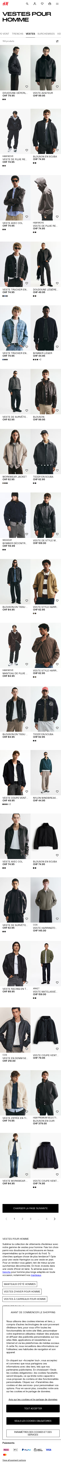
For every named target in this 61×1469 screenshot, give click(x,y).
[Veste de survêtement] (15, 391)
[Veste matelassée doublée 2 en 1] (45, 963)
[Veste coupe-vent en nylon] (45, 1155)
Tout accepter (33, 1408)
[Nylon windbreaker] (45, 772)
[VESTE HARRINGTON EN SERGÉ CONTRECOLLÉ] (45, 900)
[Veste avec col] (15, 197)
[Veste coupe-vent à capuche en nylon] (45, 1030)
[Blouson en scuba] (45, 131)
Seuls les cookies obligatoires (32, 1421)
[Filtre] (56, 41)
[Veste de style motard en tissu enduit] (45, 515)
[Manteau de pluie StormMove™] (15, 645)
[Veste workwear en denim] (15, 1155)
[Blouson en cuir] (45, 1093)
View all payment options (14, 1460)
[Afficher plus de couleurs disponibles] (4, 99)
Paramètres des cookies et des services (33, 1433)
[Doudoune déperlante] (15, 67)
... (38, 1218)
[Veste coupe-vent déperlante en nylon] (15, 772)
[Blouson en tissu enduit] (15, 581)
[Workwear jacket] (15, 451)
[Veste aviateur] (45, 67)
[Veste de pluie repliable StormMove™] (15, 131)
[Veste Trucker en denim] (15, 264)
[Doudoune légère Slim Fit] (45, 264)
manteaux (36, 1275)
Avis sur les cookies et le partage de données (33, 1399)
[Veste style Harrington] (45, 581)
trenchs (7, 1272)
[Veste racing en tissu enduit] (15, 963)
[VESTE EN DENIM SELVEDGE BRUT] (15, 1030)
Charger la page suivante (30, 1208)
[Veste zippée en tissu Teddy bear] (15, 1093)
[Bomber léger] (45, 328)
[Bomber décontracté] (15, 515)
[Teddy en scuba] (45, 451)
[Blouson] (45, 391)
